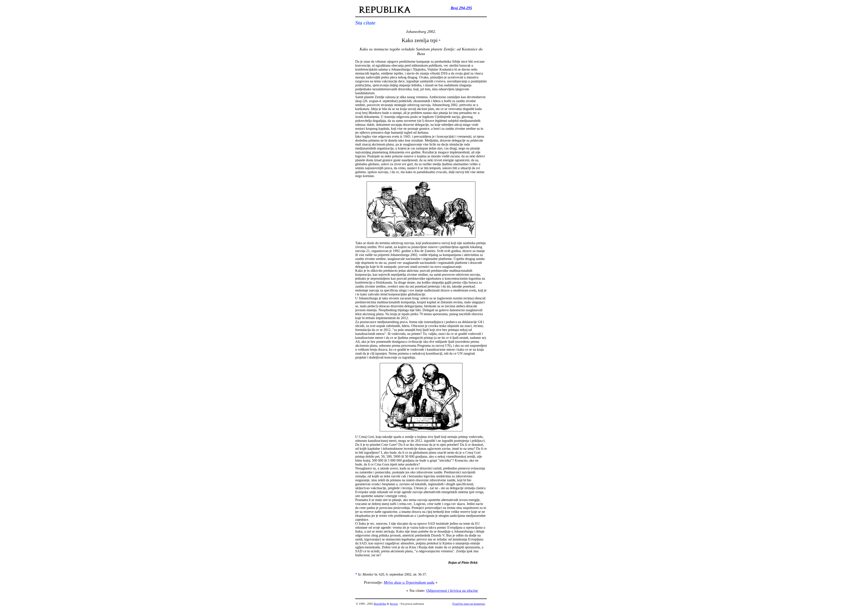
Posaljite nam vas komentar (468, 603)
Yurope (394, 603)
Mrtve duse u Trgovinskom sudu (409, 582)
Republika (380, 603)
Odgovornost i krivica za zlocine (452, 590)
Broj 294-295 (461, 8)
